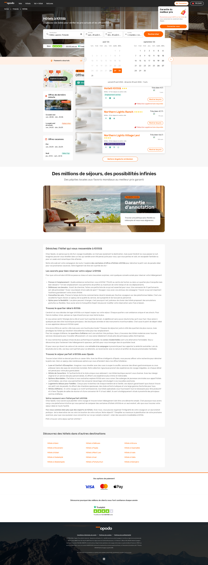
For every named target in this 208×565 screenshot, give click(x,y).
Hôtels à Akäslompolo (56, 462)
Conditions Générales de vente (86, 535)
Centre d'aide (127, 552)
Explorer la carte (56, 79)
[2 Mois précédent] (84, 59)
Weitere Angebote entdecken (120, 159)
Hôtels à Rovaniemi (55, 448)
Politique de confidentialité (122, 535)
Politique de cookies (105, 535)
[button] (81, 34)
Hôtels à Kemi (52, 443)
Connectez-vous (173, 26)
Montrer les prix (155, 99)
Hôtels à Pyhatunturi (94, 462)
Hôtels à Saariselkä (132, 448)
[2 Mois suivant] (171, 59)
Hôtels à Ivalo (129, 453)
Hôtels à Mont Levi (93, 453)
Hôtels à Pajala (92, 448)
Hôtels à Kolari (53, 453)
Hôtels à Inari (91, 457)
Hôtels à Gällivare (93, 443)
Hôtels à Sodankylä (55, 457)
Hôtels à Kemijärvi (131, 462)
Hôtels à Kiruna (130, 443)
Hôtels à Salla (129, 457)
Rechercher (153, 34)
